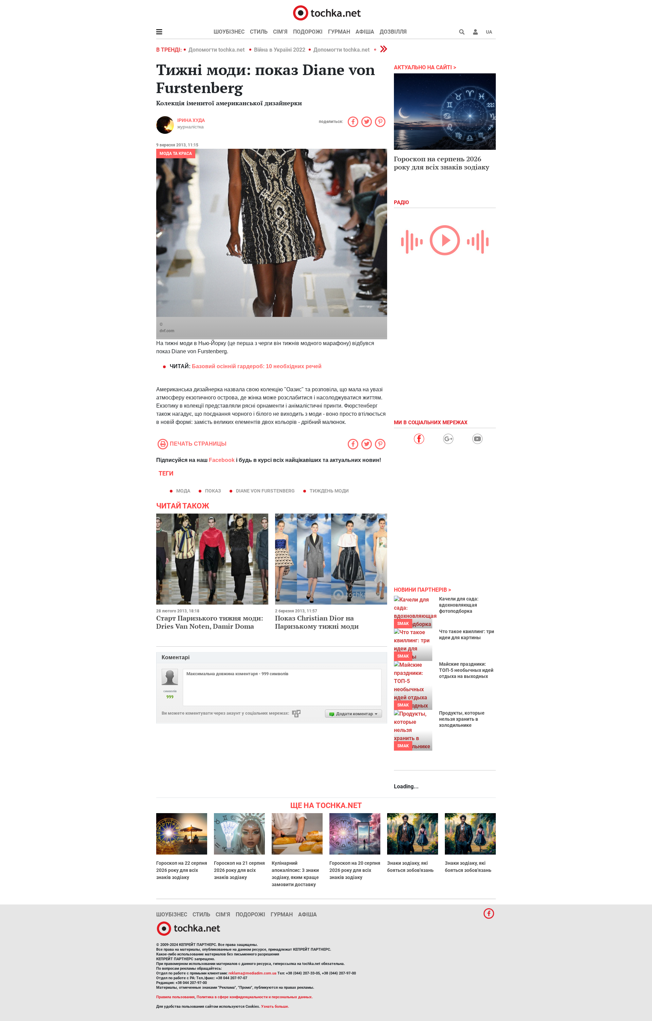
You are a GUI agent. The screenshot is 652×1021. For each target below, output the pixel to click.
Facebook (222, 460)
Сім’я (280, 32)
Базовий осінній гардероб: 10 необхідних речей (256, 366)
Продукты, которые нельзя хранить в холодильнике (462, 719)
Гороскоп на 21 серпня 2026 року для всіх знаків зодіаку (239, 870)
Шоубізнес (229, 32)
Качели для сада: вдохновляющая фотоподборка (458, 605)
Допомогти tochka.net (217, 50)
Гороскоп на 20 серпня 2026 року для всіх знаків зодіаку (354, 870)
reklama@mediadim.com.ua (252, 973)
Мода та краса (176, 153)
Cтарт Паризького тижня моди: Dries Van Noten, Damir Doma (209, 622)
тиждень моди (329, 491)
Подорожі (308, 32)
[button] (475, 31)
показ (213, 491)
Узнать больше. (275, 1006)
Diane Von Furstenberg (265, 491)
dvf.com (167, 330)
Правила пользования (175, 997)
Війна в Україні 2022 (279, 50)
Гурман (339, 32)
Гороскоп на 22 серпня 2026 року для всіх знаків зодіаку (181, 870)
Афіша (365, 32)
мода (183, 491)
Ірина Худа (191, 120)
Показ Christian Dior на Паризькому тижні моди (317, 622)
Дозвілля (393, 32)
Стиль (259, 32)
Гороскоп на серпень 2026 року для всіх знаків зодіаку (441, 163)
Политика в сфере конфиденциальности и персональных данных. (255, 997)
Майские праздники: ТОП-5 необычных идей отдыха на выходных (466, 670)
